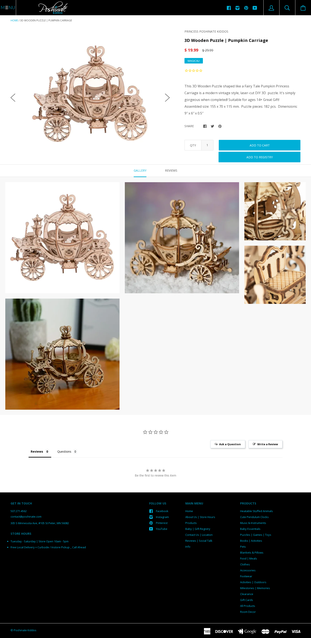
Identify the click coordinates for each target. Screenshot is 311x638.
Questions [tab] (64, 451)
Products (191, 523)
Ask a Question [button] (230, 444)
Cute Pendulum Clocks (254, 517)
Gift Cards (246, 600)
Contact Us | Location (199, 535)
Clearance (246, 594)
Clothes (245, 564)
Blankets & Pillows (251, 552)
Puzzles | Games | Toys (255, 535)
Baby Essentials (250, 529)
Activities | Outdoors (253, 582)
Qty (193, 145)
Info (187, 546)
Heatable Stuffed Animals (256, 511)
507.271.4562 (19, 511)
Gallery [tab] (140, 170)
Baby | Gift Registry (197, 529)
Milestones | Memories (255, 588)
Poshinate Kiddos (25, 630)
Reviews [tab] (171, 170)
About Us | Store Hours (200, 517)
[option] (90, 94)
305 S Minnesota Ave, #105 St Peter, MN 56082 (40, 523)
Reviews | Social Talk (198, 541)
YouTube (161, 529)
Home (14, 20)
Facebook (162, 511)
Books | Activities (251, 541)
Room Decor (248, 612)
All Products (247, 606)
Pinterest (162, 523)
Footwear (246, 576)
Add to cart (260, 145)
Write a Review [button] (267, 444)
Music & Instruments (253, 523)
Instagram (162, 517)
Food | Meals (248, 558)
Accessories (248, 570)
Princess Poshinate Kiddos (206, 31)
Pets (243, 546)
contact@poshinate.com (26, 516)
